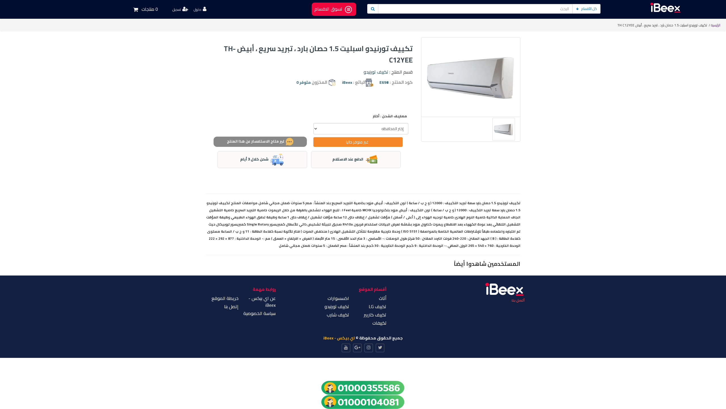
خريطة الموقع (225, 298)
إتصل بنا (231, 306)
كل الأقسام (589, 8)
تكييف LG (377, 306)
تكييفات (379, 323)
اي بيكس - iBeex (339, 338)
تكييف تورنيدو (376, 72)
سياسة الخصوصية (259, 313)
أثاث (383, 298)
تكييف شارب (338, 314)
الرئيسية (715, 25)
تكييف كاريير (375, 314)
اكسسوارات (338, 298)
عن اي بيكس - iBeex (262, 301)
